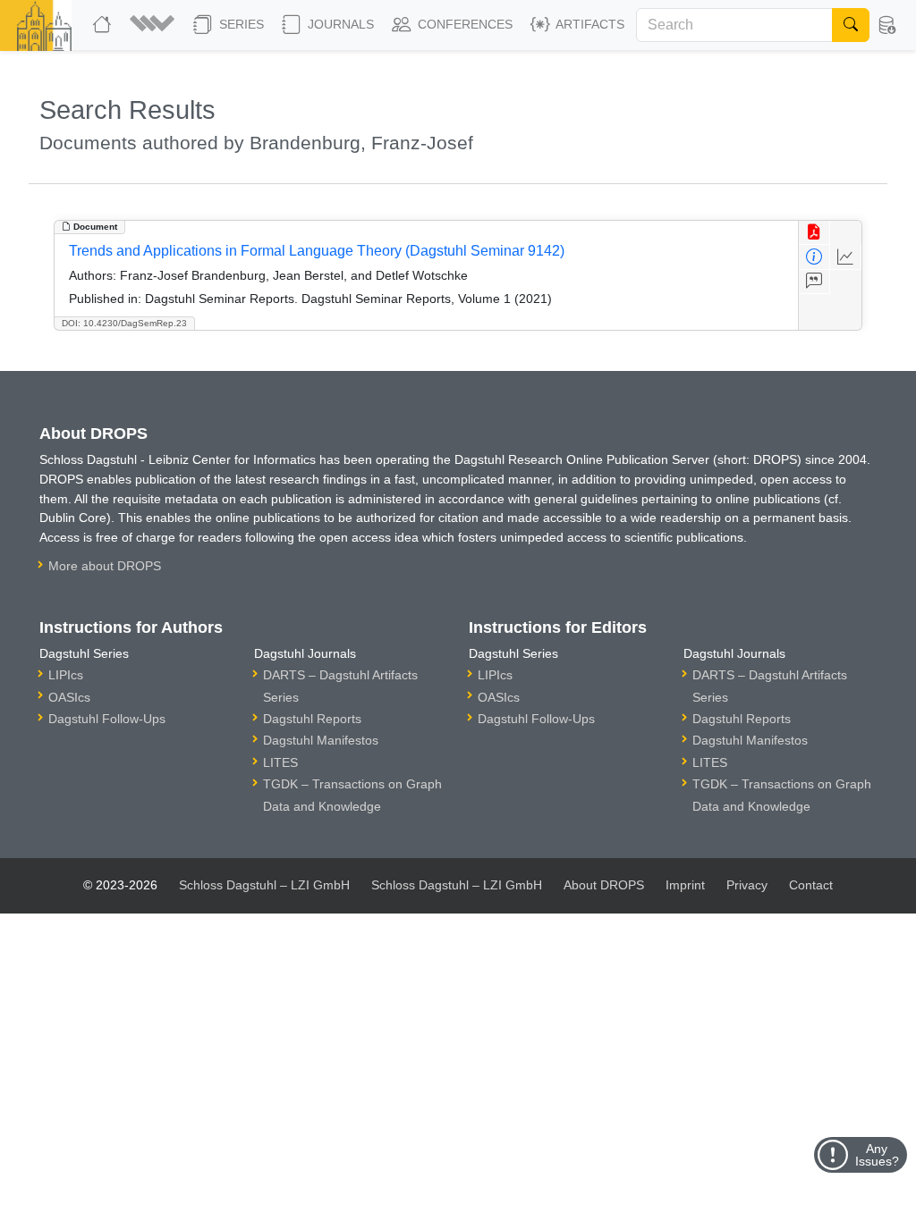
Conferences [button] (463, 24)
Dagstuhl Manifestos (320, 740)
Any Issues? (877, 1154)
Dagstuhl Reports (312, 719)
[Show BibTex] (814, 282)
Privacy (747, 885)
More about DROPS (104, 566)
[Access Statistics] (845, 257)
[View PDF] (814, 233)
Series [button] (240, 24)
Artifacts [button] (588, 24)
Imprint (685, 885)
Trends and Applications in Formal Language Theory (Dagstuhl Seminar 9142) (316, 250)
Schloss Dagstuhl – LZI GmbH (264, 885)
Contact (811, 885)
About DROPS (604, 885)
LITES (280, 762)
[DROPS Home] (104, 25)
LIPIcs (65, 675)
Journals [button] (339, 24)
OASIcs (69, 697)
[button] (154, 25)
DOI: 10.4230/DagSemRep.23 (124, 323)
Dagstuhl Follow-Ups (106, 719)
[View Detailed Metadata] (814, 257)
